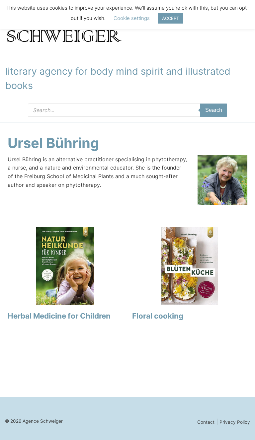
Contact (205, 422)
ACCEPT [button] (170, 18)
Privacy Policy (234, 422)
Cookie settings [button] (132, 18)
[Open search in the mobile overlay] (127, 110)
